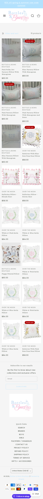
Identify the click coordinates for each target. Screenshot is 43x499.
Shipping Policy (21, 454)
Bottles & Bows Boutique (19, 476)
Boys (21, 434)
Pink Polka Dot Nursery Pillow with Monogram (10, 72)
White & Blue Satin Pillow (30, 234)
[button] (4, 15)
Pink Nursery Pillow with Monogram (10, 114)
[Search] (32, 15)
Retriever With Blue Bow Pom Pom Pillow (31, 155)
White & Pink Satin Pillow (10, 234)
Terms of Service (21, 458)
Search (21, 427)
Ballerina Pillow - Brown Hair (30, 195)
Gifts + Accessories (21, 461)
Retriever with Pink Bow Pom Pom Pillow (31, 350)
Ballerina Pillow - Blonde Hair (9, 195)
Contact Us (22, 444)
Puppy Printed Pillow (10, 274)
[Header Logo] (18, 15)
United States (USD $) (20, 471)
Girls (21, 438)
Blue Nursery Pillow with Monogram (30, 71)
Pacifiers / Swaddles (21, 441)
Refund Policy (21, 451)
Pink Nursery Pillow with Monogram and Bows (31, 115)
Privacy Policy (21, 448)
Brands (21, 431)
